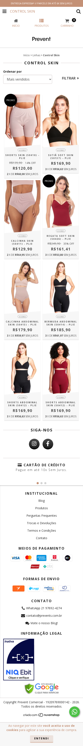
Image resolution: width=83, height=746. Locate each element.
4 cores (22, 150)
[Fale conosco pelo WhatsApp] (74, 711)
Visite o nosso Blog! (44, 623)
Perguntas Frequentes (41, 516)
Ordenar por (12, 71)
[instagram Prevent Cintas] (34, 444)
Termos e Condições (41, 530)
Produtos (41, 508)
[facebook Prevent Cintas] (48, 444)
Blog (41, 501)
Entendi (41, 738)
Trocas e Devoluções (41, 523)
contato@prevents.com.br (44, 616)
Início (26, 55)
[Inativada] (41, 660)
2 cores (60, 397)
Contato (41, 538)
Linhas (36, 55)
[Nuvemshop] (41, 716)
